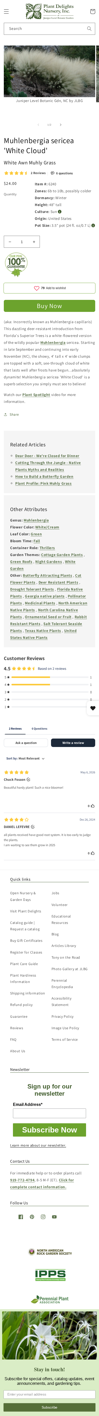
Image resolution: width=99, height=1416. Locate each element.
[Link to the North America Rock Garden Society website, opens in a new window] (49, 1254)
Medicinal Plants (40, 603)
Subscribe (49, 1407)
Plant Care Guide (24, 963)
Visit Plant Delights (25, 911)
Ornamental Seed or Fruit (48, 616)
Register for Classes (26, 952)
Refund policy (21, 1004)
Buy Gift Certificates (26, 940)
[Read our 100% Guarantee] (16, 275)
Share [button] (14, 414)
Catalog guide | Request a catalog (25, 925)
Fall (37, 540)
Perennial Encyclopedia (62, 983)
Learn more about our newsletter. (38, 1145)
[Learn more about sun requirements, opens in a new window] (60, 212)
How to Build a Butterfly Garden (44, 476)
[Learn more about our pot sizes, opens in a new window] (93, 225)
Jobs (55, 893)
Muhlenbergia (52, 342)
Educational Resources (61, 919)
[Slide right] (60, 124)
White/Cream (47, 527)
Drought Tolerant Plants (32, 589)
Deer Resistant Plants (58, 582)
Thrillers (47, 547)
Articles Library (64, 945)
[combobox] (49, 29)
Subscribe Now (49, 1130)
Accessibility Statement (62, 1001)
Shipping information (27, 993)
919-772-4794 (22, 1179)
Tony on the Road (66, 957)
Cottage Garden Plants (62, 554)
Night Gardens (48, 561)
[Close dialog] (95, 1313)
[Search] (89, 28)
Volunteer (60, 904)
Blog (55, 934)
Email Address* (27, 1104)
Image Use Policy (65, 1028)
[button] (6, 11)
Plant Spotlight (36, 394)
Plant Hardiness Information (23, 978)
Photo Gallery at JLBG (70, 969)
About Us (17, 1051)
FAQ (13, 1039)
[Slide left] (38, 124)
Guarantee (18, 1016)
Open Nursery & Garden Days (23, 896)
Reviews (16, 1028)
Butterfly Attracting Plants (47, 575)
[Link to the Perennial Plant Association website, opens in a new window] (49, 1302)
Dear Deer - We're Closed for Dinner (47, 455)
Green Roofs (21, 561)
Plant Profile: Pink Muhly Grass (43, 483)
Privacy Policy (63, 1016)
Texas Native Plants (43, 630)
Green (36, 533)
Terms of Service (65, 1039)
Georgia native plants (45, 596)
